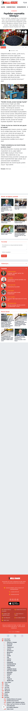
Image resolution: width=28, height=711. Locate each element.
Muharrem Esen (11, 303)
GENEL (9, 667)
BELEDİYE (10, 652)
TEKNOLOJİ (10, 647)
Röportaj (7, 689)
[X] (13, 600)
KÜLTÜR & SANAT (12, 670)
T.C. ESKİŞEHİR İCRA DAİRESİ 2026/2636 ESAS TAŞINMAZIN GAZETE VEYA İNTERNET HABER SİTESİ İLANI (21, 323)
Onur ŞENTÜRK (11, 285)
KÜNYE (23, 625)
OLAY (8, 675)
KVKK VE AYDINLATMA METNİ (10, 626)
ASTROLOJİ (10, 650)
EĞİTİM (9, 660)
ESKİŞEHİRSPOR (21, 7)
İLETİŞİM (19, 625)
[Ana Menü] (26, 2)
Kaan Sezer (10, 290)
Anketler (7, 692)
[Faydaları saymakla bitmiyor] (14, 37)
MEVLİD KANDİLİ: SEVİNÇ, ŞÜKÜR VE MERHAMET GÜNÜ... (16, 306)
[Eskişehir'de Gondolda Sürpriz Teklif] (7, 228)
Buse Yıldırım (11, 297)
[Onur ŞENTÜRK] (3, 285)
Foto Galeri (7, 682)
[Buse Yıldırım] (3, 298)
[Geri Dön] (4, 707)
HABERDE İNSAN (10, 7)
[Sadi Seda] (3, 279)
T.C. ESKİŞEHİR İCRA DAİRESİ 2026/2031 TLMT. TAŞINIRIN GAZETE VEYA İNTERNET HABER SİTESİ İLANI (7, 338)
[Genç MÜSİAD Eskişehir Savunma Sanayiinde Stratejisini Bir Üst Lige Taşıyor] (21, 228)
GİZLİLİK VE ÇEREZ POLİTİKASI (9, 625)
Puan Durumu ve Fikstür (19, 614)
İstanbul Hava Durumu (21, 609)
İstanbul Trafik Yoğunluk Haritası (6, 614)
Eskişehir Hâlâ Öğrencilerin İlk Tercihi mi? (17, 299)
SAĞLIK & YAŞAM (12, 642)
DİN (8, 657)
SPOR (8, 677)
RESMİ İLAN (14, 628)
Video (6, 684)
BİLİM (8, 654)
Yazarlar (6, 685)
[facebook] (8, 636)
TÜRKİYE (9, 679)
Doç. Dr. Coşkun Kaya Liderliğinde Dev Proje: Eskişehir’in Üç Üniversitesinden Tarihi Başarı (6, 209)
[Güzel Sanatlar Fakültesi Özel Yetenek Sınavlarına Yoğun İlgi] (21, 202)
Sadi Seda (10, 278)
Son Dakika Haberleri (20, 617)
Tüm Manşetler (6, 617)
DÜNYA (9, 659)
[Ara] (24, 2)
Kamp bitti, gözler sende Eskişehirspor (13, 293)
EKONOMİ (9, 644)
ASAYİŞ (3, 7)
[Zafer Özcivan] (3, 273)
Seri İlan (6, 687)
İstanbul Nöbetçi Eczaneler (6, 610)
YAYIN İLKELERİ (21, 626)
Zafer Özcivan (11, 271)
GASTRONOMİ (11, 665)
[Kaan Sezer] (3, 292)
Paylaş (4, 47)
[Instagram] (15, 600)
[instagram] (22, 636)
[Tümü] (26, 263)
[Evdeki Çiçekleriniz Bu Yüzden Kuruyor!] (21, 217)
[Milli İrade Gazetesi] (9, 2)
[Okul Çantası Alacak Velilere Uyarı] (7, 217)
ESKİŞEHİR (14, 11)
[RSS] (18, 600)
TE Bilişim (17, 631)
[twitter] (15, 636)
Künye (6, 694)
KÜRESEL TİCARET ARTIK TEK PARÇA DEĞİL (15, 274)
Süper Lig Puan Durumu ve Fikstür (16, 704)
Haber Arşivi (6, 620)
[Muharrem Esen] (3, 304)
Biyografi (7, 690)
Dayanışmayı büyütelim (13, 286)
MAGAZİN (9, 672)
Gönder (4, 255)
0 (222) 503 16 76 (15, 591)
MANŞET (9, 674)
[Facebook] (10, 600)
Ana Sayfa (7, 639)
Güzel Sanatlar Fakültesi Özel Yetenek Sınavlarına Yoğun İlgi (20, 208)
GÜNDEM (9, 645)
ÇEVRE (9, 655)
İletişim (6, 695)
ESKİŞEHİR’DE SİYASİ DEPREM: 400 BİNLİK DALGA (16, 280)
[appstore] (14, 604)
